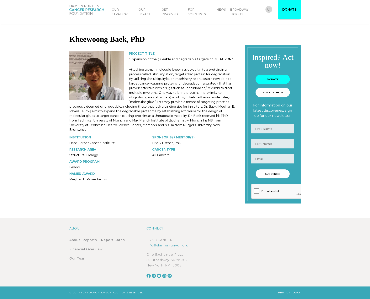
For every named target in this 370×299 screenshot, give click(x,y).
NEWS (221, 9)
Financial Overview (86, 249)
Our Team (78, 258)
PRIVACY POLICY (289, 292)
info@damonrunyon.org (167, 245)
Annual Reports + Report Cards (97, 240)
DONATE (289, 9)
